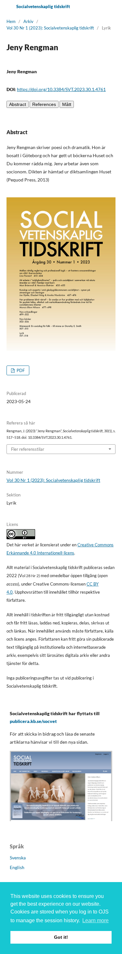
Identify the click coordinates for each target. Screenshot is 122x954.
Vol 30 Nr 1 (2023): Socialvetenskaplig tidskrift (50, 27)
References (44, 104)
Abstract (17, 104)
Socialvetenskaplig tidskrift (43, 6)
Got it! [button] (61, 937)
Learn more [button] (95, 920)
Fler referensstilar (27, 449)
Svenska (18, 857)
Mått (66, 104)
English (17, 867)
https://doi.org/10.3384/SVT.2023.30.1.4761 (61, 89)
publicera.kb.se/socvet (33, 721)
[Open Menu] (6, 6)
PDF (20, 370)
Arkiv (28, 21)
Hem (11, 21)
